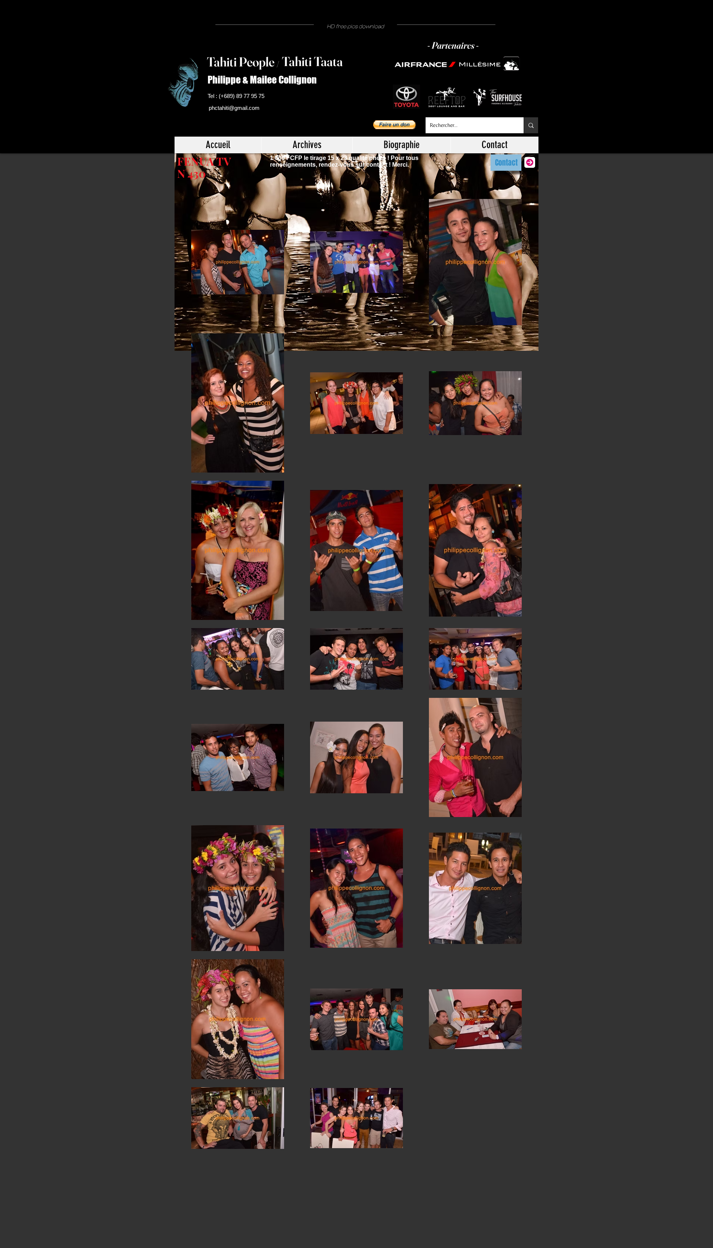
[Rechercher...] (531, 125)
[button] (394, 124)
